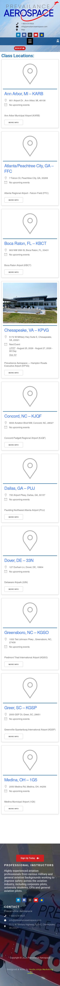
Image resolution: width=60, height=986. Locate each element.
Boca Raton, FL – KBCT (25, 243)
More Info (14, 122)
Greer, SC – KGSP (20, 707)
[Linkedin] (18, 35)
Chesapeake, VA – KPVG (26, 330)
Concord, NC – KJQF (22, 416)
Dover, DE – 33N (18, 560)
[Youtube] (36, 35)
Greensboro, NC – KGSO (26, 632)
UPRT (12, 348)
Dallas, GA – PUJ (19, 488)
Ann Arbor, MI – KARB (23, 93)
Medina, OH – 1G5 (20, 780)
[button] (30, 41)
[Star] (41, 35)
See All (12, 354)
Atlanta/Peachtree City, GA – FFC (29, 168)
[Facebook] (24, 35)
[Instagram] (30, 35)
